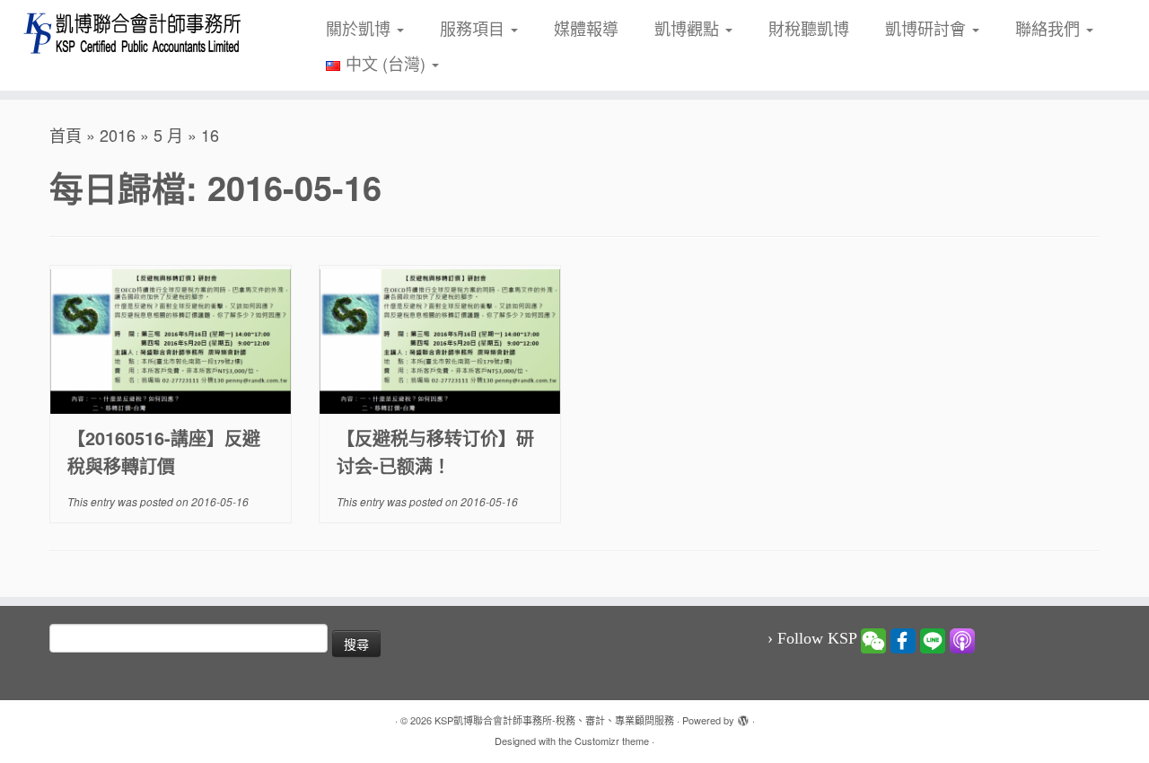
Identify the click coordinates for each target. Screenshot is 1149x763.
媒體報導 (586, 27)
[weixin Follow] (873, 639)
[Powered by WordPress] (743, 716)
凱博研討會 (927, 27)
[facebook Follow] (903, 639)
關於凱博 (360, 27)
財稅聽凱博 (808, 27)
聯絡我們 (1049, 27)
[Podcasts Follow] (962, 639)
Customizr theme (611, 740)
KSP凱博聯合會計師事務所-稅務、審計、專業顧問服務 (554, 720)
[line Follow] (932, 639)
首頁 (65, 134)
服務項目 (474, 27)
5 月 (168, 134)
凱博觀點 (689, 27)
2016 (118, 134)
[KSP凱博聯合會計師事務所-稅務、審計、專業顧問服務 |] (132, 33)
